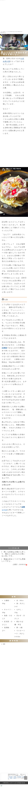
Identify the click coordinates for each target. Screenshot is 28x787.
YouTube (11, 776)
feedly (14, 778)
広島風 (4, 348)
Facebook (19, 776)
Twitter (11, 778)
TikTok (14, 776)
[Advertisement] (14, 18)
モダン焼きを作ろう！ (3, 0)
